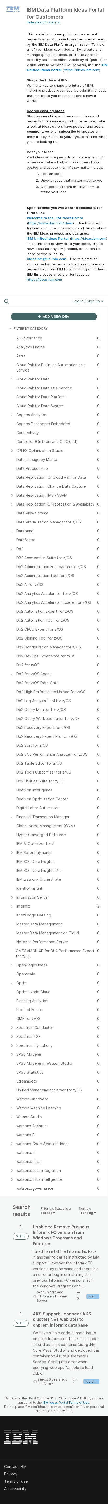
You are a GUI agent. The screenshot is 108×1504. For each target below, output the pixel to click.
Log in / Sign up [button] (87, 301)
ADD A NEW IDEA (55, 316)
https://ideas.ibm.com (81, 70)
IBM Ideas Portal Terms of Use (66, 1402)
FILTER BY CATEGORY (31, 329)
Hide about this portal (43, 22)
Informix (46, 1296)
